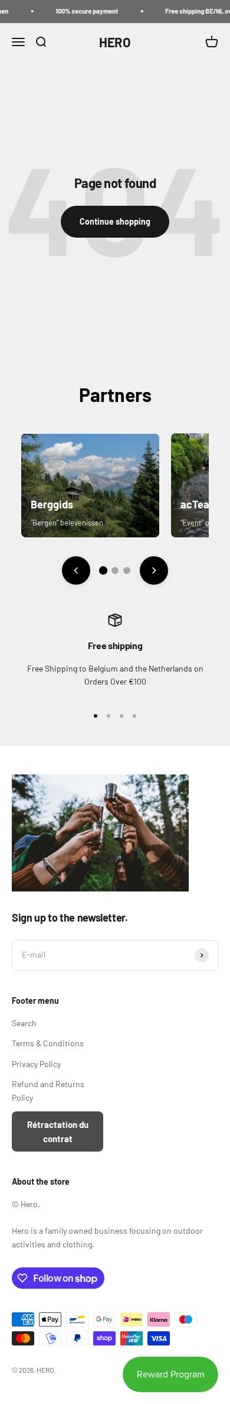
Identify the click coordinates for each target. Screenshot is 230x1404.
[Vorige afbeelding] (76, 570)
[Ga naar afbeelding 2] (115, 570)
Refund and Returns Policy (48, 1090)
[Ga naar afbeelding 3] (126, 570)
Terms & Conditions (48, 1043)
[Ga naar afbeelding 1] (103, 570)
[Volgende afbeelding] (154, 570)
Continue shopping (115, 221)
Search (24, 1023)
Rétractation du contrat (57, 1131)
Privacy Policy (36, 1064)
